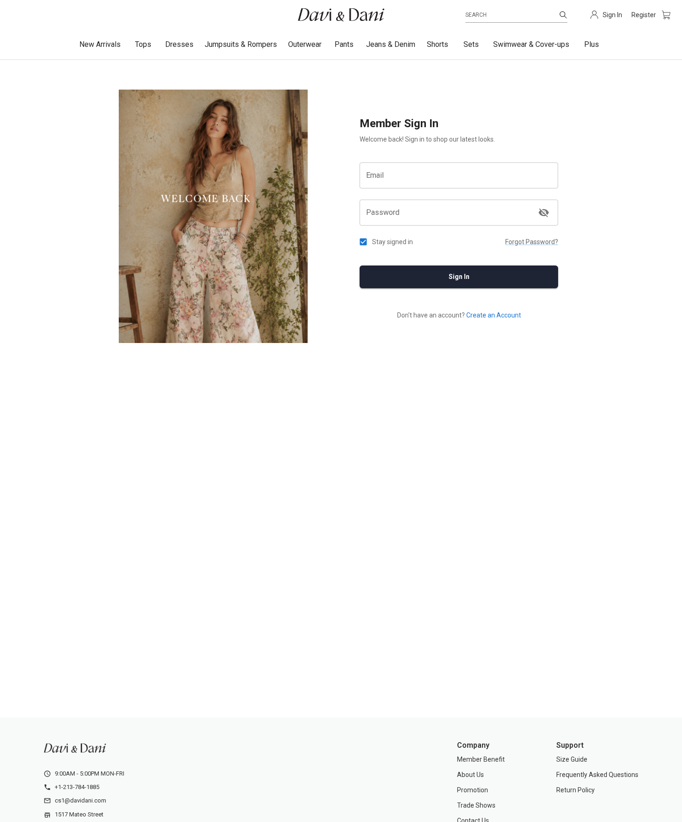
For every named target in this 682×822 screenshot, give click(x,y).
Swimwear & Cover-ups (531, 44)
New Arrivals (100, 44)
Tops (143, 44)
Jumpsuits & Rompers (241, 44)
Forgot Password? (531, 242)
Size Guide (571, 759)
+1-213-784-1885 (77, 786)
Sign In (459, 276)
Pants (344, 44)
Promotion (472, 790)
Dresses (179, 44)
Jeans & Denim (390, 44)
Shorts (437, 44)
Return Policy (575, 790)
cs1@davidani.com (80, 800)
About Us (470, 774)
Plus (591, 44)
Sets (471, 44)
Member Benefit (481, 759)
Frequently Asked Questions (597, 774)
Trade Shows (476, 805)
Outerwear (305, 44)
